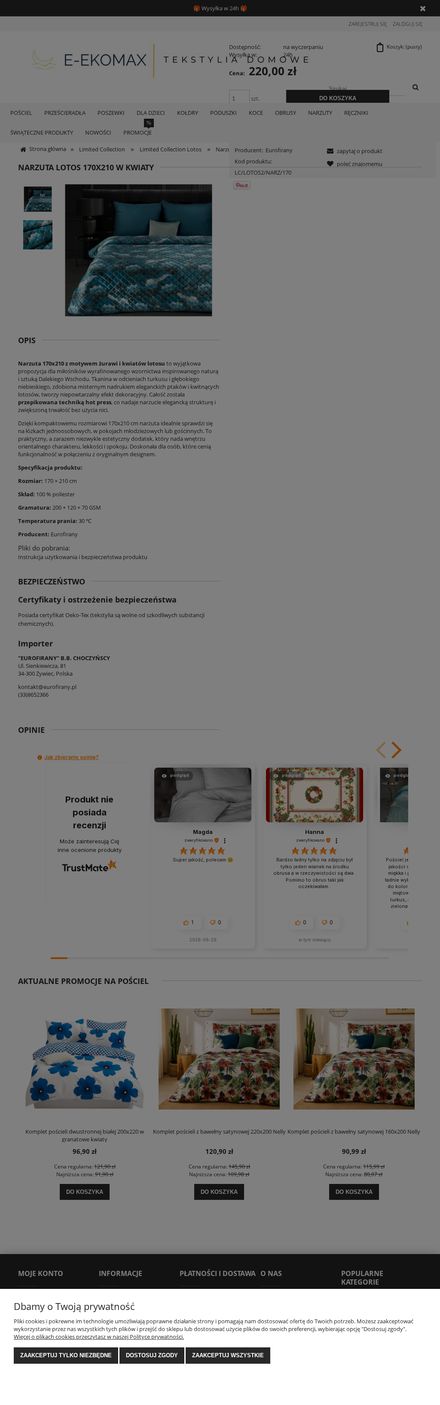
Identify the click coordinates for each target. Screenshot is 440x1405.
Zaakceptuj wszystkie (228, 1355)
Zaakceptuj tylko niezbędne (66, 1355)
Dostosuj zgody (152, 1355)
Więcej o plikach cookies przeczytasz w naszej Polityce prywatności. (99, 1336)
